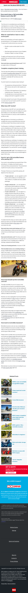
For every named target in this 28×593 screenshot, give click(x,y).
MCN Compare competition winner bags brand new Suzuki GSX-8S (19, 417)
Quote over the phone (14, 5)
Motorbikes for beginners (18, 434)
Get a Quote (23, 2)
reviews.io (3, 521)
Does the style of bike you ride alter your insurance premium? (18, 408)
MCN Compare (18, 18)
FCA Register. (10, 580)
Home (2, 9)
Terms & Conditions (11, 583)
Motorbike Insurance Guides (11, 9)
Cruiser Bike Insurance (18, 400)
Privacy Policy (4, 583)
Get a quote (10, 472)
